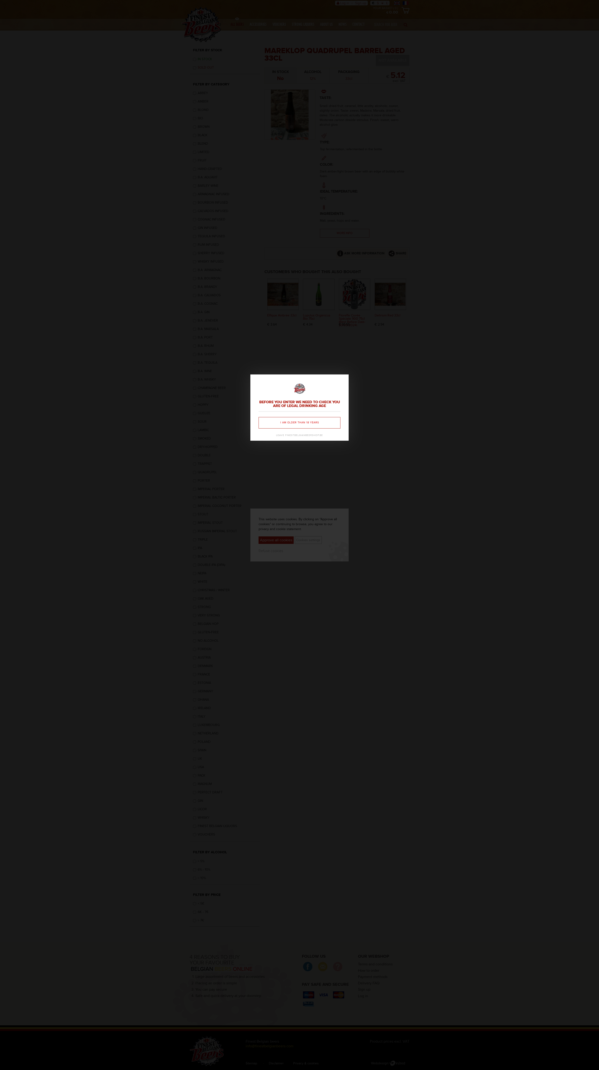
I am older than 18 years (299, 422)
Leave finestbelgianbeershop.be (299, 435)
